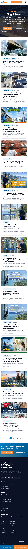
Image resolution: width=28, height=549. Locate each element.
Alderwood (3, 521)
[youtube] (9, 478)
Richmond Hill (12, 532)
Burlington (3, 528)
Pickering (12, 530)
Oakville (11, 525)
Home (12, 8)
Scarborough (12, 534)
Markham (3, 534)
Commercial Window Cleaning (7, 494)
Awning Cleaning (4, 510)
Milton (11, 516)
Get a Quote (7, 28)
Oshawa (11, 528)
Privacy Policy (21, 541)
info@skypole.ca (6, 488)
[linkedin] (15, 478)
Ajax (2, 519)
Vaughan (21, 516)
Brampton (3, 525)
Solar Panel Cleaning (5, 508)
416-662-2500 (5, 486)
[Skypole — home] (5, 2)
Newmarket (12, 523)
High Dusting (3, 506)
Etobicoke (3, 530)
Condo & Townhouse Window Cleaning (8, 497)
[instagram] (12, 478)
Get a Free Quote (16, 2)
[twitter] (5, 478)
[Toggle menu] (25, 2)
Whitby (21, 519)
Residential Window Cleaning (7, 499)
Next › (21, 438)
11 (17, 438)
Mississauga (12, 521)
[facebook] (2, 478)
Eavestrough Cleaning (5, 503)
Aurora (2, 523)
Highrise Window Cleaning (6, 501)
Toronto (2, 516)
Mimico (11, 519)
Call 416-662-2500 (19, 28)
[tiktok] (19, 478)
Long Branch (3, 532)
